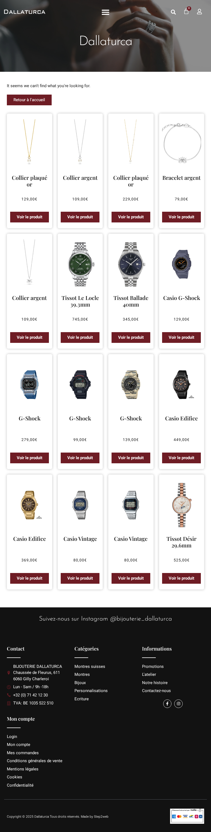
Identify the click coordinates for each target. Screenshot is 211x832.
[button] (105, 12)
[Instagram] (178, 703)
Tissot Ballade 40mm (130, 301)
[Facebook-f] (167, 703)
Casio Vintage (80, 538)
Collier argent (80, 177)
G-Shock (29, 418)
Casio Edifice (181, 418)
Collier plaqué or (29, 181)
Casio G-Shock (181, 297)
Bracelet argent (181, 177)
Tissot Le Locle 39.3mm (80, 301)
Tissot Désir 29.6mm (181, 542)
